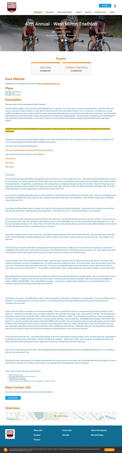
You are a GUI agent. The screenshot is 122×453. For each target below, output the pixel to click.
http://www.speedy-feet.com (48, 84)
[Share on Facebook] (55, 40)
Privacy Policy (27, 450)
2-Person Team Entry (76, 67)
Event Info (49, 12)
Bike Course (9, 167)
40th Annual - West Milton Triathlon (61, 24)
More (112, 12)
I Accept (109, 450)
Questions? (13, 398)
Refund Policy (100, 12)
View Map (62, 416)
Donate (105, 6)
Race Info (38, 12)
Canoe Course (10, 158)
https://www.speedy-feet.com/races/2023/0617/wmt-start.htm (29, 150)
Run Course (9, 163)
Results (88, 12)
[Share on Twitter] (59, 40)
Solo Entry (45, 67)
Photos (37, 440)
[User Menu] (115, 5)
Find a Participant (64, 12)
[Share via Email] (62, 40)
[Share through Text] (65, 40)
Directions (72, 35)
